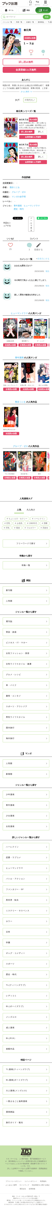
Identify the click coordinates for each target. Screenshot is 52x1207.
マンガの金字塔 (19, 196)
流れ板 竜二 (24, 474)
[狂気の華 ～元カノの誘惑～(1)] (28, 373)
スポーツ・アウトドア (16, 706)
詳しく (41, 132)
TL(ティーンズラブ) (16, 985)
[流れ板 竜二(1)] (24, 461)
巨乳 (8, 523)
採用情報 (32, 1189)
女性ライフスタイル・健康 (19, 664)
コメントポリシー (30, 1181)
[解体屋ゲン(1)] (25, 328)
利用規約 (43, 1181)
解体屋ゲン (25, 341)
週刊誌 (9, 621)
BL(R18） (11, 1038)
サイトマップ (24, 1185)
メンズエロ (11, 1017)
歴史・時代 (19, 209)
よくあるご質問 (11, 1185)
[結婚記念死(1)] (10, 328)
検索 (46, 17)
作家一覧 (19, 22)
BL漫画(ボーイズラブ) (17, 1080)
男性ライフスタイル (15, 717)
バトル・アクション (15, 879)
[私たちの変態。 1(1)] (43, 373)
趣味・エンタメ (13, 696)
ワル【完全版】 (10, 474)
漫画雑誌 (41, 22)
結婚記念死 (10, 341)
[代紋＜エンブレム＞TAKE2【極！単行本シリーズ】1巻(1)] (11, 373)
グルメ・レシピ (13, 674)
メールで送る (31, 224)
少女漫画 (10, 816)
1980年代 (33, 523)
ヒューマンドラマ (32, 205)
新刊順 (9, 590)
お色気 (19, 523)
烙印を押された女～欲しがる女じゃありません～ (11, 429)
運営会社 (23, 1189)
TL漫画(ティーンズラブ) (18, 1069)
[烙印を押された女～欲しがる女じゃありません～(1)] (11, 417)
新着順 (9, 774)
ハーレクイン (39, 519)
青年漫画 (18, 205)
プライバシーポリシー (14, 1181)
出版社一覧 (30, 22)
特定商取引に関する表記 (40, 1185)
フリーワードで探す (26, 543)
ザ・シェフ (40, 341)
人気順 (9, 601)
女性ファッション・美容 (17, 653)
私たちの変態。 (44, 385)
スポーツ (10, 964)
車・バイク (11, 685)
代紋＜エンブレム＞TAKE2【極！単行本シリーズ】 (11, 385)
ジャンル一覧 (7, 22)
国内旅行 (10, 728)
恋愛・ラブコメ (13, 857)
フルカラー (31, 528)
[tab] (9, 10)
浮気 (7, 528)
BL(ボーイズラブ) (15, 1006)
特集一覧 (26, 565)
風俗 (18, 528)
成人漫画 (10, 1027)
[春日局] (12, 30)
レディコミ (11, 996)
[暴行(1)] (39, 461)
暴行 (39, 474)
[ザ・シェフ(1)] (40, 328)
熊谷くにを (15, 187)
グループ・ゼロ (19, 192)
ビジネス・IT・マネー (16, 643)
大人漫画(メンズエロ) (16, 1090)
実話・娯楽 (11, 632)
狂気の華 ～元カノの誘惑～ (28, 385)
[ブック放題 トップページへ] (9, 3)
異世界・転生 (12, 900)
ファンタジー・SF (15, 889)
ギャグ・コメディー (15, 953)
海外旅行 (10, 738)
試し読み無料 (26, 62)
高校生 (45, 528)
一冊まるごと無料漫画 (16, 1101)
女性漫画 (10, 826)
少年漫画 (10, 794)
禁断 (45, 523)
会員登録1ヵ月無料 (26, 69)
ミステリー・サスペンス (17, 911)
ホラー (9, 921)
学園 (8, 942)
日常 (8, 932)
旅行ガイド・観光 (14, 1122)
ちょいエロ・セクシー (17, 519)
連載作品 (10, 1049)
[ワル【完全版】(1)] (10, 461)
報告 (47, 271)
